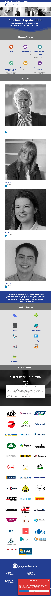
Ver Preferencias (44, 591)
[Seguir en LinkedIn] (6, 132)
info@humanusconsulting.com (11, 575)
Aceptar (23, 591)
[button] (48, 580)
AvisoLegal (41, 593)
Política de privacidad (35, 593)
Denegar (34, 591)
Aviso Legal (17, 590)
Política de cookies (28, 593)
